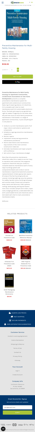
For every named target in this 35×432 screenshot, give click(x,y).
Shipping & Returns (17, 344)
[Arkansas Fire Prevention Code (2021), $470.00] (9, 252)
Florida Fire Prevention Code (9, 236)
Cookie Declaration (17, 340)
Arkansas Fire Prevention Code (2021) (9, 264)
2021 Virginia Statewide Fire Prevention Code (25, 264)
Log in (17, 371)
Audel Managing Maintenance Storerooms (9, 292)
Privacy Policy (17, 356)
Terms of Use (17, 348)
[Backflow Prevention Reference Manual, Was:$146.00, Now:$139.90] (26, 226)
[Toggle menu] (2, 2)
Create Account (17, 375)
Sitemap (17, 360)
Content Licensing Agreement (17, 336)
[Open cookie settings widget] (3, 429)
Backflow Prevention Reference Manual (25, 236)
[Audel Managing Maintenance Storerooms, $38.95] (9, 280)
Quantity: (5, 69)
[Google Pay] (17, 82)
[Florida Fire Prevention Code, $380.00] (9, 226)
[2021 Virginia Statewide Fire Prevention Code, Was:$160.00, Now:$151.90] (26, 252)
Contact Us (17, 352)
